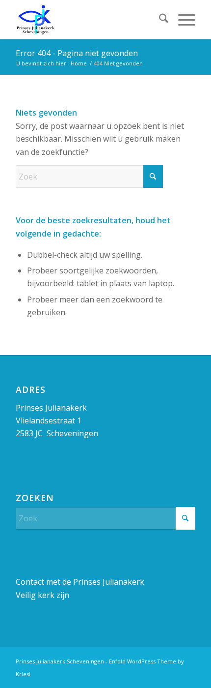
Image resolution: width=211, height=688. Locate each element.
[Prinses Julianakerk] (87, 19)
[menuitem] (158, 19)
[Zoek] (158, 19)
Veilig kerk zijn (42, 595)
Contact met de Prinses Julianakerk (80, 581)
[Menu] (181, 19)
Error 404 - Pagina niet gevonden (77, 53)
